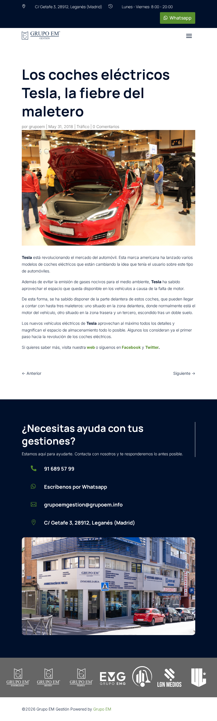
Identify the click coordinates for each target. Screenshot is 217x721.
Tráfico (83, 126)
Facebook (131, 347)
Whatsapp (181, 18)
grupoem (37, 126)
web (91, 347)
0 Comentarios (106, 126)
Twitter (152, 347)
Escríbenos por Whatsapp (75, 486)
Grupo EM (102, 709)
